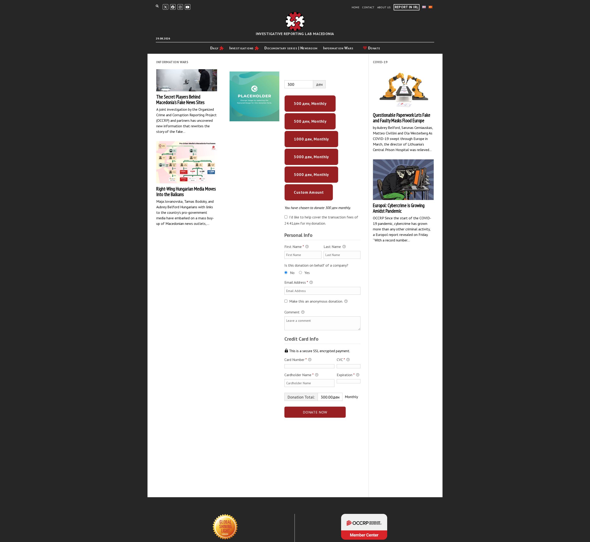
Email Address (296, 282)
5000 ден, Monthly (311, 174)
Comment (292, 312)
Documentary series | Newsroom (291, 48)
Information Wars (338, 48)
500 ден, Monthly (310, 121)
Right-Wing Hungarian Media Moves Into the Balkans (186, 162)
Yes (307, 272)
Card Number (295, 359)
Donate (373, 48)
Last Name (333, 246)
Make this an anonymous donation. (316, 301)
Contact (368, 7)
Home (355, 7)
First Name (294, 246)
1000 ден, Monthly (311, 139)
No (292, 272)
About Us (384, 7)
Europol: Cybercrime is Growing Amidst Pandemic (403, 179)
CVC (341, 359)
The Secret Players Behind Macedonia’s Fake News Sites (186, 80)
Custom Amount (309, 192)
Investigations (241, 48)
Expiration (345, 374)
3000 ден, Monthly (311, 156)
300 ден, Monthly (310, 103)
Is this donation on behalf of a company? (316, 265)
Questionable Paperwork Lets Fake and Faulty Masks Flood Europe (403, 89)
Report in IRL (407, 7)
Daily (214, 48)
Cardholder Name (298, 374)
